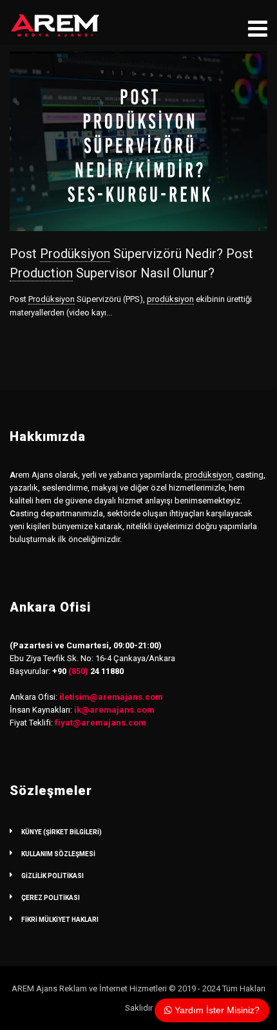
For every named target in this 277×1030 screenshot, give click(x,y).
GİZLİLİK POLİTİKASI (52, 875)
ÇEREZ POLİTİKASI (50, 897)
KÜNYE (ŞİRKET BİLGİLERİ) (61, 832)
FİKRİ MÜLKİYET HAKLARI (60, 919)
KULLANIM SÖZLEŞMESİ (58, 853)
